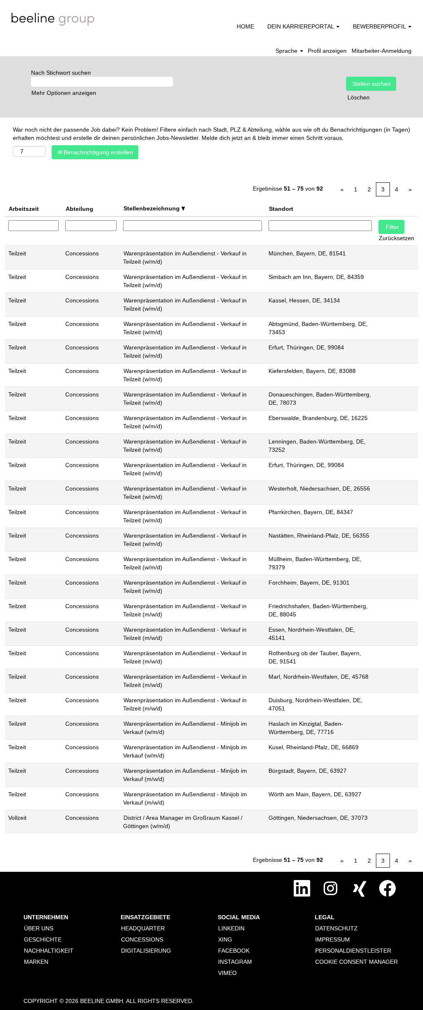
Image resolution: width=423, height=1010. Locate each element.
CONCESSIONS (142, 939)
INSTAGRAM (235, 961)
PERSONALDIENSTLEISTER (353, 950)
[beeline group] (53, 19)
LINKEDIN (231, 928)
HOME (245, 26)
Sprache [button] (287, 50)
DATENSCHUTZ (336, 928)
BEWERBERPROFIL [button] (380, 26)
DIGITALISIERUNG (146, 950)
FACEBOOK (234, 950)
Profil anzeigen (327, 50)
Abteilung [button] (79, 208)
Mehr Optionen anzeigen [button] (63, 93)
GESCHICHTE (43, 939)
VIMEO (227, 973)
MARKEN (36, 961)
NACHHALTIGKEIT (49, 950)
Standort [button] (281, 208)
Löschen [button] (358, 97)
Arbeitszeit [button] (24, 208)
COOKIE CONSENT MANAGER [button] (356, 961)
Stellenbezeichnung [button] (152, 208)
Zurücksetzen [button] (396, 238)
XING (225, 939)
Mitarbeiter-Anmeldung (381, 50)
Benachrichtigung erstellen (97, 152)
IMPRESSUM (332, 939)
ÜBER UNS (38, 928)
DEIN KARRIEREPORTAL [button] (301, 26)
